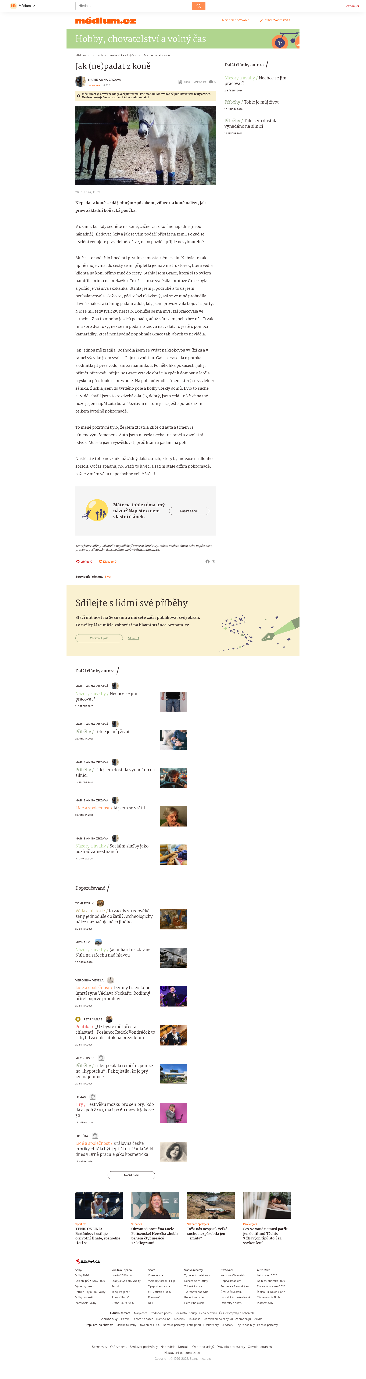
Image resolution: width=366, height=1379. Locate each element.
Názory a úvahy (240, 78)
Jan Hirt (117, 1286)
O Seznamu (118, 1347)
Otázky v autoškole (268, 1297)
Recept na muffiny (196, 1280)
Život (108, 576)
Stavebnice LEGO (149, 1324)
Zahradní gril (243, 1319)
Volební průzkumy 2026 (90, 1280)
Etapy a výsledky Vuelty (126, 1280)
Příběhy (232, 102)
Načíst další (131, 1175)
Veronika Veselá (89, 980)
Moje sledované (236, 20)
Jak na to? (133, 638)
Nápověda (168, 1347)
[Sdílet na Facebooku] (207, 561)
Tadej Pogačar (121, 1291)
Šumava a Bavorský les (235, 1286)
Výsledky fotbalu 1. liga (162, 1280)
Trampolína (163, 1319)
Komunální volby (85, 1302)
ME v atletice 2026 (159, 1291)
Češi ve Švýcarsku (232, 1291)
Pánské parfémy (267, 1324)
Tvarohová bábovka (196, 1291)
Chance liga (155, 1275)
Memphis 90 (84, 1058)
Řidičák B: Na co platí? (271, 1291)
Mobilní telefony (126, 1324)
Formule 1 (154, 1297)
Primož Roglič (120, 1297)
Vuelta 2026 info (122, 1275)
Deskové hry (211, 1324)
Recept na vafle (194, 1297)
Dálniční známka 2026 (271, 1280)
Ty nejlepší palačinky (197, 1275)
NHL (151, 1302)
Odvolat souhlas (260, 1347)
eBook (187, 81)
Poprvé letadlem (231, 1280)
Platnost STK (265, 1302)
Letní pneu (194, 1324)
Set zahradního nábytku (218, 1319)
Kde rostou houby (186, 1313)
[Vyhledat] (198, 6)
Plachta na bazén (142, 1319)
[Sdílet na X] (214, 561)
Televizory (227, 1324)
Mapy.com (140, 1313)
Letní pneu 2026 (267, 1275)
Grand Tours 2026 (123, 1302)
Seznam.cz (352, 6)
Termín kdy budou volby (90, 1291)
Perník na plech (194, 1302)
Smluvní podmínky (144, 1347)
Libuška (81, 1136)
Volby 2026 (82, 1275)
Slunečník (179, 1319)
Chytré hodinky (245, 1324)
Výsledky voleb (84, 1286)
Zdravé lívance (193, 1286)
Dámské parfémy (174, 1324)
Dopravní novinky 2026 (271, 1286)
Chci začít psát (278, 20)
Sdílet (202, 81)
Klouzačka (194, 1319)
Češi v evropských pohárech (236, 1313)
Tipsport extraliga (159, 1286)
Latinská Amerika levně (235, 1297)
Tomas (80, 1097)
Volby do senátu (85, 1297)
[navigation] (5, 6)
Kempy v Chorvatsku (234, 1275)
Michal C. (83, 942)
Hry (79, 1104)
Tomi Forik (84, 903)
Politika (83, 1027)
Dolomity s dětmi (231, 1302)
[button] (145, 145)
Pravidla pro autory (231, 1347)
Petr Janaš (92, 1019)
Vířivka (258, 1319)
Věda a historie (90, 911)
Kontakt (184, 1347)
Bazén (125, 1319)
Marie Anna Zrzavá (104, 79)
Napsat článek (189, 510)
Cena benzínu (208, 1313)
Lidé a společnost (92, 808)
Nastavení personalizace (182, 1353)
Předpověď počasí (161, 1313)
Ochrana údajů (203, 1347)
